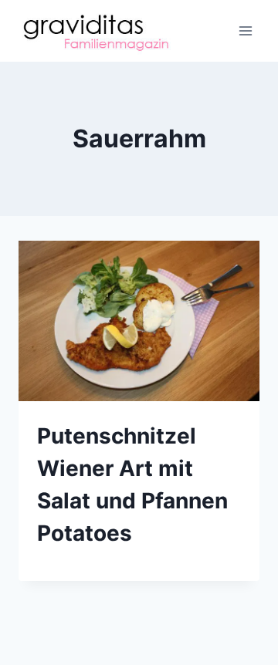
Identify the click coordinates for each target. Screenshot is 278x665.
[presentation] (139, 321)
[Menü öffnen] (245, 30)
